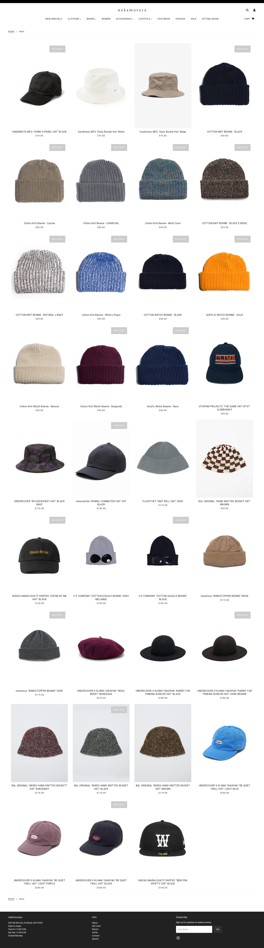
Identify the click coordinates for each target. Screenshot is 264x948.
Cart (247, 19)
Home (11, 31)
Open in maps (14, 926)
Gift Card (96, 926)
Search (95, 939)
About (95, 923)
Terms (95, 932)
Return (95, 929)
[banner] (132, 10)
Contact (96, 935)
